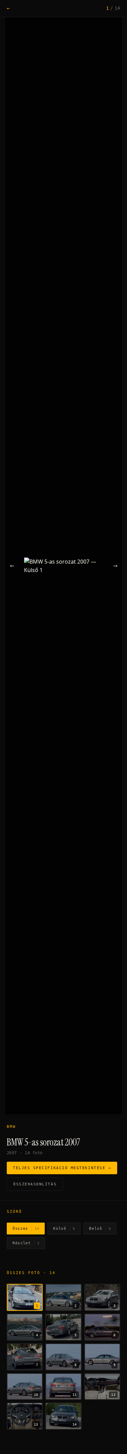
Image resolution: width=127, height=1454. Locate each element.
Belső (100, 1228)
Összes (26, 1228)
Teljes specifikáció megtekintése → (62, 1168)
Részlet (26, 1243)
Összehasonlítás (35, 1184)
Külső (64, 1228)
